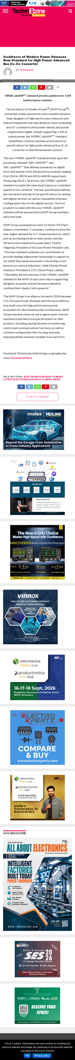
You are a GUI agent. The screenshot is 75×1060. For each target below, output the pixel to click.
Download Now (21, 357)
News (56, 379)
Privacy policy (42, 1056)
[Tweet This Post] (29, 386)
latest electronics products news (27, 379)
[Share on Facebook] (21, 386)
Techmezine (26, 69)
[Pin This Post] (46, 386)
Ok (27, 1056)
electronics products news (43, 376)
